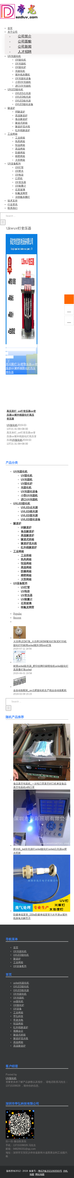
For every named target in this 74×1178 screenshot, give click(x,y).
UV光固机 (18, 997)
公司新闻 (24, 46)
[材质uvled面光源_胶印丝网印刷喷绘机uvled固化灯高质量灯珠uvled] (19, 662)
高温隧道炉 (19, 1045)
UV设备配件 (20, 966)
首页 (15, 947)
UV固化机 (12, 425)
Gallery (9, 357)
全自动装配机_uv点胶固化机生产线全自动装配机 (40, 690)
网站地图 (39, 1174)
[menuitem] (10, 28)
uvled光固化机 (21, 982)
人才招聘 (24, 52)
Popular (17, 613)
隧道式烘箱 (19, 1034)
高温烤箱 (18, 1042)
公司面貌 (24, 41)
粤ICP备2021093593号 (50, 1171)
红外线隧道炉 (20, 1027)
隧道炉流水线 (20, 1038)
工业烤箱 (18, 962)
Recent (17, 617)
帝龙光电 (18, 1020)
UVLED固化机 (21, 955)
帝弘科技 (18, 1016)
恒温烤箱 (18, 1023)
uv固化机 (18, 1001)
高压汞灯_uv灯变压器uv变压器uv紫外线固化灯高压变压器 (21, 349)
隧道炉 (17, 958)
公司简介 (24, 36)
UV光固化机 (20, 951)
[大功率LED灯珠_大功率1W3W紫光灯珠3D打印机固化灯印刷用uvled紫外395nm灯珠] (19, 637)
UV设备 (17, 1008)
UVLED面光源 (21, 990)
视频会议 (18, 1031)
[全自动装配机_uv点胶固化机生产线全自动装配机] (19, 686)
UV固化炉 (18, 1005)
